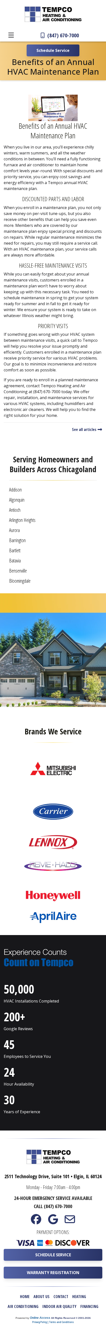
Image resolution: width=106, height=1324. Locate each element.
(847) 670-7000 (62, 35)
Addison (15, 489)
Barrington (17, 540)
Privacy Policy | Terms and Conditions (53, 1322)
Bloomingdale (20, 580)
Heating (79, 1296)
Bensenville (18, 570)
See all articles (84, 429)
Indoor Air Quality (59, 1306)
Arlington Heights (22, 520)
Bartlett (14, 550)
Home (25, 1296)
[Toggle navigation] (11, 35)
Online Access (40, 1318)
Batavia (15, 560)
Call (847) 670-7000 (53, 1206)
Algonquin (16, 499)
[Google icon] (53, 1221)
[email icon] (70, 1221)
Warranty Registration (53, 1272)
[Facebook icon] (36, 1221)
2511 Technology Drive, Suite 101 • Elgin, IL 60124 (53, 1176)
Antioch (14, 510)
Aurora (14, 530)
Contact (60, 1296)
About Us (42, 1296)
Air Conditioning (23, 1306)
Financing (89, 1306)
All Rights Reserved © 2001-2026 (71, 1318)
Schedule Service (53, 1255)
